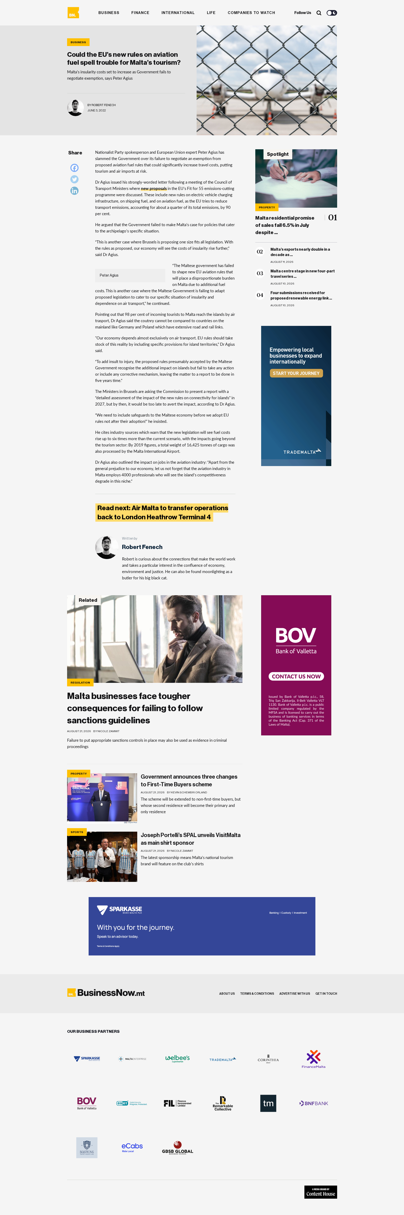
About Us (227, 993)
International (178, 13)
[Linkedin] (75, 192)
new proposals (154, 189)
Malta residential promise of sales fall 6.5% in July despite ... (284, 225)
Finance (140, 13)
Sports (77, 832)
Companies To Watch (251, 13)
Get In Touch (326, 993)
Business (108, 13)
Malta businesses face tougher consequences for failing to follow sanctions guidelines (135, 708)
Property (267, 207)
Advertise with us (294, 993)
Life (211, 13)
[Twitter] (75, 180)
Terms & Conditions (257, 993)
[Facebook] (75, 169)
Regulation (80, 682)
